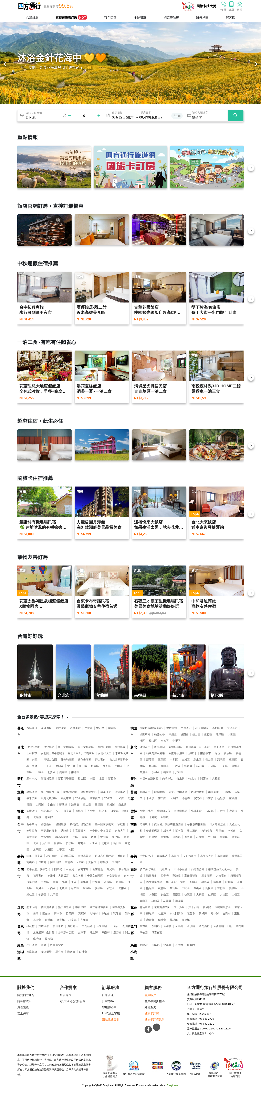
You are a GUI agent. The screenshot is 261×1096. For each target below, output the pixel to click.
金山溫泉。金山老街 (198, 747)
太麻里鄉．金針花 (43, 932)
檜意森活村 (146, 855)
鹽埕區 (150, 888)
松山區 (83, 765)
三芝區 (224, 765)
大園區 (232, 734)
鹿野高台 (72, 926)
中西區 (45, 881)
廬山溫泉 (192, 830)
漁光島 (111, 869)
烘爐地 (192, 753)
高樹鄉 (37, 919)
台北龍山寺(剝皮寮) (52, 753)
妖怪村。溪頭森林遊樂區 (168, 824)
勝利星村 (80, 907)
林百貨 (70, 869)
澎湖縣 (20, 955)
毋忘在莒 (157, 932)
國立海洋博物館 (99, 907)
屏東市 (58, 913)
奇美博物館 (113, 875)
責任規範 (23, 1007)
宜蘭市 (108, 798)
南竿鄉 (155, 945)
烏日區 (117, 843)
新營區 (111, 888)
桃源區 (188, 894)
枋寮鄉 (72, 919)
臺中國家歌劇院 (104, 824)
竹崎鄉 (42, 862)
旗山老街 (171, 881)
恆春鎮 (46, 913)
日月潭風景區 (218, 824)
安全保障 (23, 1013)
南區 (71, 849)
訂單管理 (108, 995)
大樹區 (236, 894)
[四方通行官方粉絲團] (148, 1029)
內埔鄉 (93, 913)
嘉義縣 (20, 859)
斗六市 (221, 810)
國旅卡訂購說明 (155, 1019)
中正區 (100, 728)
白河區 (40, 888)
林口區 (153, 765)
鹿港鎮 (115, 810)
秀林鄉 (215, 913)
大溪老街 (232, 728)
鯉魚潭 (150, 913)
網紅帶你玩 (171, 17)
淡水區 (188, 765)
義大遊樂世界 (154, 881)
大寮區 (200, 894)
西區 (93, 836)
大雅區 (49, 849)
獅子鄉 (61, 919)
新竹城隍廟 (47, 778)
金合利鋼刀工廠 (222, 926)
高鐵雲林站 (180, 810)
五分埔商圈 (67, 759)
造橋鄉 (186, 798)
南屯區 (82, 843)
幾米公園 (32, 798)
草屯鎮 (236, 836)
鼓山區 (174, 888)
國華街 (58, 869)
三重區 (162, 759)
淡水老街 (145, 747)
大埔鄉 (80, 862)
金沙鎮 (191, 926)
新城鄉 (203, 913)
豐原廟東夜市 (49, 830)
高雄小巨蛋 (180, 869)
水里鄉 (153, 836)
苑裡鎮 (233, 798)
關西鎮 (204, 778)
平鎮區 (173, 734)
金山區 (165, 765)
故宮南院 (51, 855)
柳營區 (42, 894)
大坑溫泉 (46, 836)
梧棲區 (70, 843)
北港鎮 (153, 817)
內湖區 (63, 772)
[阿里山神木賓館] (44, 230)
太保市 (92, 862)
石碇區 (212, 765)
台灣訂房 (32, 17)
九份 (217, 753)
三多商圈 (206, 875)
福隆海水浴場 (177, 753)
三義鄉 (227, 792)
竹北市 (192, 778)
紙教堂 (167, 830)
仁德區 (96, 881)
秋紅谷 (121, 824)
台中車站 (32, 824)
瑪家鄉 (82, 913)
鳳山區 (197, 888)
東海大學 (120, 830)
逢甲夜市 (32, 830)
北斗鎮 (37, 817)
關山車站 (58, 926)
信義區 (112, 728)
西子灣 (165, 875)
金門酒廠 (204, 926)
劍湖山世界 (146, 810)
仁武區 (212, 894)
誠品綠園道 (62, 836)
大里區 (93, 843)
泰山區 (209, 759)
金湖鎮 (167, 926)
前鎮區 (194, 881)
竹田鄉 (70, 913)
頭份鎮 (221, 798)
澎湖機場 (46, 951)
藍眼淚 (144, 945)
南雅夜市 (205, 753)
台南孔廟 (97, 869)
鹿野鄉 (117, 932)
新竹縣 (133, 782)
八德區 (165, 740)
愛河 (183, 881)
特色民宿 (110, 17)
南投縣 (133, 828)
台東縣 (20, 930)
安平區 (99, 888)
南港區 (75, 772)
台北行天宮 (104, 753)
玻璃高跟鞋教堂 (104, 855)
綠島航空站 (56, 945)
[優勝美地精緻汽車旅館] (159, 229)
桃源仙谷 (159, 734)
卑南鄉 (105, 932)
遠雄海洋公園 (162, 907)
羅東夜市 (95, 798)
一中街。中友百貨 (100, 830)
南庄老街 (213, 792)
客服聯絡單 (109, 1007)
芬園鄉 (49, 817)
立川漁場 (179, 907)
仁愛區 (88, 728)
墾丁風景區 (64, 907)
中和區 (174, 759)
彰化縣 (20, 814)
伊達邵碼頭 (152, 830)
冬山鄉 (51, 804)
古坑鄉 (209, 810)
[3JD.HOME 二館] (216, 445)
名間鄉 (200, 836)
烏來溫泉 (218, 747)
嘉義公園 (222, 855)
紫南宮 (179, 830)
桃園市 (133, 732)
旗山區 (165, 894)
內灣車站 (167, 778)
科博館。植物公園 (80, 824)
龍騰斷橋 (159, 792)
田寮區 (176, 894)
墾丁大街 (32, 907)
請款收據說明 (110, 1019)
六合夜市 (221, 875)
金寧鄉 (179, 926)
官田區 (120, 881)
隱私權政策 (24, 1001)
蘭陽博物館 (70, 792)
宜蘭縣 (20, 795)
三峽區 (176, 765)
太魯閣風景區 (223, 907)
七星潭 (162, 913)
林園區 (167, 900)
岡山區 (144, 900)
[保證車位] (207, 167)
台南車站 (83, 869)
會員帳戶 (150, 995)
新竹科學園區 (66, 778)
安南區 (122, 888)
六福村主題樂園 (149, 778)
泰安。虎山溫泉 (178, 792)
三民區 (186, 888)
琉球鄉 (117, 913)
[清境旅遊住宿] (54, 167)
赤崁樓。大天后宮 (58, 875)
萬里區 (233, 759)
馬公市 (59, 951)
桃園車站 (145, 734)
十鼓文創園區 (95, 875)
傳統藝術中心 (88, 792)
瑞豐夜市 (151, 875)
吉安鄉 (226, 913)
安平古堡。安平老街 (38, 869)
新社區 (58, 843)
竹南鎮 (209, 798)
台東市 (82, 932)
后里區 (46, 843)
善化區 (84, 881)
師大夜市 (100, 759)
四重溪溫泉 (47, 907)
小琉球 (133, 955)
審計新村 (46, 824)
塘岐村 (191, 945)
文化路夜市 (189, 855)
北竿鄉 (167, 945)
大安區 (107, 765)
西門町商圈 (104, 747)
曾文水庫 (78, 875)
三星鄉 (99, 804)
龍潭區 (220, 734)
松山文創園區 (66, 747)
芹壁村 (179, 945)
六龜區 (153, 894)
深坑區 (221, 759)
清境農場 (145, 824)
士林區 (40, 772)
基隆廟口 (32, 728)
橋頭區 (155, 900)
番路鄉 (121, 855)
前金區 (229, 881)
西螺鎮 (165, 817)
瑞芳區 (200, 765)
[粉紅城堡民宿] (102, 445)
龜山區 (196, 734)
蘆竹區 (208, 734)
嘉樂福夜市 (206, 855)
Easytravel (172, 1085)
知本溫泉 (43, 926)
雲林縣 (133, 814)
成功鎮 (37, 938)
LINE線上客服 (111, 1013)
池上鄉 (94, 932)
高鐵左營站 (197, 869)
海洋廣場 (46, 728)
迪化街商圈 (84, 759)
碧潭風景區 (175, 747)
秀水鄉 (91, 810)
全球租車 (140, 17)
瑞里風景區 (67, 855)
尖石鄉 (216, 778)
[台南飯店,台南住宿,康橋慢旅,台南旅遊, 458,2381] (44, 445)
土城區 (186, 759)
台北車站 (49, 747)
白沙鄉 (83, 951)
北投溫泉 (120, 747)
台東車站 (101, 926)
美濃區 (233, 888)
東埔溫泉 (206, 830)
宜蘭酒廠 (80, 798)
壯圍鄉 (75, 804)
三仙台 (115, 926)
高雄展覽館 (191, 875)
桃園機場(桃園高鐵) (151, 728)
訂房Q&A (108, 1001)
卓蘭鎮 (150, 798)
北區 (101, 778)
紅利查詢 (150, 1007)
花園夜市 (38, 875)
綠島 (20, 945)
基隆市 (20, 732)
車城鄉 (105, 913)
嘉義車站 (162, 855)
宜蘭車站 (66, 798)
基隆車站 (75, 728)
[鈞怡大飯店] (216, 230)
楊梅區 (153, 740)
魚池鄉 (165, 836)
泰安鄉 (197, 798)
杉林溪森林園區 (196, 824)
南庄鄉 (162, 798)
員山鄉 (87, 804)
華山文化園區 (86, 747)
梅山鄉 (30, 862)
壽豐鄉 (150, 919)
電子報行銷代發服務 (72, 1001)
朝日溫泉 (32, 945)
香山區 (82, 778)
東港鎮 (49, 919)
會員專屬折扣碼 (155, 1001)
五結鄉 (120, 798)
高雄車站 (164, 869)
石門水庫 (217, 728)
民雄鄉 (116, 862)
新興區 (217, 881)
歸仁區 (30, 894)
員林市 (79, 810)
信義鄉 (176, 836)
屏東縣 (20, 911)
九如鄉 (84, 919)
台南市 (20, 873)
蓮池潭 (176, 875)
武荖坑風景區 (49, 798)
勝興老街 (145, 792)
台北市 (20, 750)
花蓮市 (191, 913)
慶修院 (207, 907)
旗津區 (179, 900)
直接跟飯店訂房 (71, 17)
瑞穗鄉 (162, 919)
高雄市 (133, 873)
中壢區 (176, 740)
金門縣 (133, 930)
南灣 (35, 913)
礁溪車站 (120, 792)
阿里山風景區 (34, 855)
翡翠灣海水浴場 (155, 753)
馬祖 (133, 945)
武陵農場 (66, 830)
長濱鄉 (49, 938)
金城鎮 (144, 926)
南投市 (232, 830)
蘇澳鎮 (63, 804)
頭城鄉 (111, 804)
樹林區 (167, 772)
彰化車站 (46, 810)
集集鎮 (224, 836)
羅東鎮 (122, 804)
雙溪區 (144, 772)
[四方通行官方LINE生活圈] (156, 1027)
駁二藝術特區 (148, 869)
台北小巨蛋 (33, 747)
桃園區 (184, 734)
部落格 (230, 17)
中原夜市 (186, 728)
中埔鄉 (69, 862)
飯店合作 (65, 995)
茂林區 (162, 888)
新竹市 (20, 782)
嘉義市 (133, 859)
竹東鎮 (181, 778)
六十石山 (193, 907)
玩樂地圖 (202, 17)
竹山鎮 (212, 836)
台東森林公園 (66, 932)
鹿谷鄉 (188, 836)
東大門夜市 (176, 913)
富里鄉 (186, 919)
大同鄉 (40, 804)
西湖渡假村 (197, 792)
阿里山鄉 (55, 862)
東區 (92, 778)
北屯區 (105, 843)
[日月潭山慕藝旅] (159, 445)
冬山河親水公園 (50, 792)
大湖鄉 (174, 798)
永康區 (108, 881)
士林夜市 (32, 753)
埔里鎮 (220, 830)
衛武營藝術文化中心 (220, 869)
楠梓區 (205, 881)
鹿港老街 (32, 810)
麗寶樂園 (32, 836)
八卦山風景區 (63, 810)
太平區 (37, 849)
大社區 (224, 894)
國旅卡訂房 (152, 1013)
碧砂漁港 (60, 728)
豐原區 (104, 836)
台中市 (20, 828)
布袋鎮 (104, 862)
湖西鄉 (71, 951)
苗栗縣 (133, 795)
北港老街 (196, 810)
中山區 (71, 765)
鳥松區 (209, 888)
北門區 (54, 894)
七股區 (63, 888)
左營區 (221, 888)
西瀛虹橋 (32, 951)
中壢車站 (171, 728)
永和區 (155, 772)
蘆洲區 (236, 765)
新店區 (228, 753)
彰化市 (103, 810)
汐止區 (179, 772)
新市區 (75, 888)
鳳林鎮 (174, 919)
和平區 (116, 836)
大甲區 (61, 849)
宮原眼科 (80, 830)
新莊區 (150, 759)
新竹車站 (32, 778)
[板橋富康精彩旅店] (102, 229)
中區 (75, 836)
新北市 (133, 750)
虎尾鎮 (233, 810)
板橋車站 (159, 747)
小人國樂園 (202, 728)
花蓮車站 (145, 907)
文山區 (119, 765)
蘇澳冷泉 (105, 792)
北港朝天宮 (163, 810)
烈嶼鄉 (155, 926)
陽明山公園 (50, 759)
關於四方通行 (25, 995)
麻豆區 (87, 888)
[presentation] (5, 64)
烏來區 (197, 759)
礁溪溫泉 (32, 792)
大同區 (59, 765)
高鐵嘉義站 (84, 855)
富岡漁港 (87, 926)
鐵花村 (30, 926)
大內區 (51, 888)
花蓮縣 (133, 911)
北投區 (51, 772)
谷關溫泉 (60, 824)
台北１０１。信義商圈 (81, 753)
